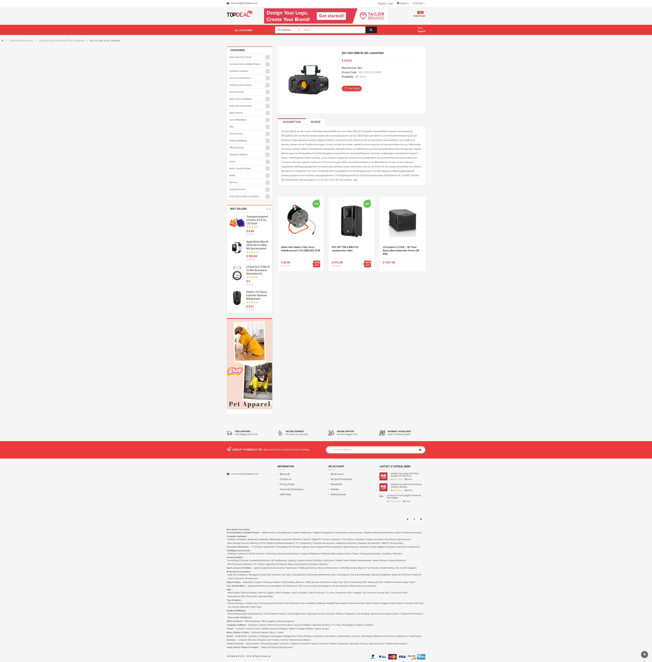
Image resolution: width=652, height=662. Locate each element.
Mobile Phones (269, 532)
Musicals (354, 643)
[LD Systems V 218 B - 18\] (402, 220)
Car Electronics (290, 586)
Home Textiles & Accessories (357, 560)
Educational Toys (281, 603)
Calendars (253, 636)
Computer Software (238, 154)
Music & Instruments (328, 568)
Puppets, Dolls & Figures (392, 603)
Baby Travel (408, 582)
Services (233, 182)
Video (280, 632)
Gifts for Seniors (316, 593)
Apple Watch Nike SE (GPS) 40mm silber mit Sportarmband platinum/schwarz (257, 245)
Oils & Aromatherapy (360, 575)
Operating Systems (321, 625)
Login (390, 3)
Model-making (387, 568)
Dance (314, 643)
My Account (337, 474)
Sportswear (291, 568)
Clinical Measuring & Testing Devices (245, 614)
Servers (306, 539)
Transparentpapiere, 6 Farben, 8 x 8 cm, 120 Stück (257, 220)
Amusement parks (269, 643)
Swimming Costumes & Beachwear (282, 554)
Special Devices (350, 547)
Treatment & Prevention (411, 614)
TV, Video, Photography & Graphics (348, 625)
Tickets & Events (237, 189)
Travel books (415, 636)
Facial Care (265, 575)
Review (315, 122)
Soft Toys (419, 603)
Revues (363, 643)
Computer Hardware (238, 71)
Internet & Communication (280, 625)
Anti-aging (253, 575)
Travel (232, 161)
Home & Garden (236, 92)
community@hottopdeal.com (244, 474)
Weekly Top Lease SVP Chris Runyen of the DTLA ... (405, 474)
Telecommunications (299, 640)
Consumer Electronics (21, 41)
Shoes (355, 554)
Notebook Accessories (368, 543)
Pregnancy (350, 614)
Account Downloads (341, 479)
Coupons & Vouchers (300, 643)
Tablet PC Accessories (391, 543)
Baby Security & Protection (318, 582)
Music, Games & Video (240, 168)
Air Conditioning (278, 560)
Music (273, 632)
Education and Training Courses (273, 640)
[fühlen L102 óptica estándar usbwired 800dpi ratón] (237, 298)
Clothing (231, 554)
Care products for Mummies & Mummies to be (313, 575)
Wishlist (335, 489)
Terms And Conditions (292, 489)
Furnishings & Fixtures (238, 560)
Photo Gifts (252, 596)
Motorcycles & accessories (363, 586)
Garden (261, 564)
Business (252, 625)
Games (262, 625)
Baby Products (236, 113)
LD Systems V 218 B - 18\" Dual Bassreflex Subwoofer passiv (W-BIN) (401, 250)
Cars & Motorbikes (237, 120)
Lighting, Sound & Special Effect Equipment (62, 41)
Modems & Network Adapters (280, 543)
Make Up (396, 575)
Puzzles (409, 603)
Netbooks (263, 539)
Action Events (252, 643)
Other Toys (255, 607)
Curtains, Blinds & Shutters (309, 560)
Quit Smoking (363, 614)
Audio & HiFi (268, 547)
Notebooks (253, 539)
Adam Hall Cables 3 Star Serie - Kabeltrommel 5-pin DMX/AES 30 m (300, 249)
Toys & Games (236, 134)
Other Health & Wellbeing (239, 617)
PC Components (303, 543)
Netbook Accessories (346, 543)
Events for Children (328, 643)
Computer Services (247, 640)
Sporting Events (376, 643)
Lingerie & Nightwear (310, 554)
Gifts (231, 127)
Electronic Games (259, 632)
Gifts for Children (299, 593)
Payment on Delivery (399, 431)
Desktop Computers (237, 539)
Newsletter (336, 484)
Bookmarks (241, 636)
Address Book (338, 494)
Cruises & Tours (252, 629)
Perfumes (406, 575)
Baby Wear (248, 582)
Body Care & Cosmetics (240, 106)
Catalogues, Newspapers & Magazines (277, 636)
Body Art (417, 575)
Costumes (242, 554)
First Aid (330, 614)
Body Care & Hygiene (237, 575)
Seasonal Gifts (265, 596)
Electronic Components (408, 547)
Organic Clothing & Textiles (267, 582)
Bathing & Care (375, 582)
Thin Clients (347, 539)
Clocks (338, 560)
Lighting (291, 560)
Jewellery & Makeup (315, 603)
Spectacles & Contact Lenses (385, 614)
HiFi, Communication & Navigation (315, 586)
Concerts (284, 643)
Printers (326, 539)
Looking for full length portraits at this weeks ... (404, 496)
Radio (398, 532)
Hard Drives (389, 539)
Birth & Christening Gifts (355, 582)
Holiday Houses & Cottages (274, 629)
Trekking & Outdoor (307, 568)
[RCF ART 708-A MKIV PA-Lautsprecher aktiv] (351, 220)
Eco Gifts (330, 593)
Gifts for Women (249, 593)
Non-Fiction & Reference (395, 636)
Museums (343, 643)
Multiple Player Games (337, 603)
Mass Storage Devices (238, 543)
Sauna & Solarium (397, 560)
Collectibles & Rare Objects (352, 568)
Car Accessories (340, 586)
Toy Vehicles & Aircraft (238, 607)
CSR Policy (285, 494)
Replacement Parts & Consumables (264, 586)
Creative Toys (251, 603)
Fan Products (373, 568)
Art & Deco (329, 560)
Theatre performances (395, 643)
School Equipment (285, 621)
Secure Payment (295, 431)
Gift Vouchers (369, 593)
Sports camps (321, 629)
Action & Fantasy (235, 603)
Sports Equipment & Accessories (269, 568)
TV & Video (256, 547)
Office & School (236, 147)
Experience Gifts (343, 593)
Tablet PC (316, 539)
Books (232, 175)
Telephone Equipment (323, 532)
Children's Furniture (393, 582)
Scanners (335, 539)
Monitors (297, 539)
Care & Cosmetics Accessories (242, 578)
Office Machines (252, 621)
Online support (346, 431)
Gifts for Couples (266, 593)
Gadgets (357, 593)
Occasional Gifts (399, 593)
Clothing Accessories (370, 554)
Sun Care (286, 575)
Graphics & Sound (374, 539)
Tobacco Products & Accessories (276, 647)
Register (382, 3)
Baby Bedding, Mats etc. (293, 582)
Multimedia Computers (280, 539)
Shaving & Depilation (381, 575)
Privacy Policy (287, 484)
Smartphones (283, 532)
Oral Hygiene (343, 575)
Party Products (372, 603)
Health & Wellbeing (238, 141)
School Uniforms (256, 554)
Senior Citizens (380, 560)
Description (292, 122)
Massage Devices (315, 614)
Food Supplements (297, 614)
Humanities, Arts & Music (325, 636)
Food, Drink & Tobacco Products (244, 196)
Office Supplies (268, 621)
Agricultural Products (276, 564)
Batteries (364, 547)
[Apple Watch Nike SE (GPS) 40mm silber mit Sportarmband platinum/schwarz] (237, 247)
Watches (397, 554)
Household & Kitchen (259, 560)
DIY (254, 564)
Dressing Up (265, 603)
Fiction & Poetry (304, 636)
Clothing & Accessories (240, 85)
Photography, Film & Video (288, 547)
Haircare (276, 575)
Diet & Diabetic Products (275, 614)
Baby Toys (337, 582)
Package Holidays (305, 629)
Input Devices (403, 539)
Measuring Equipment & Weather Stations (307, 564)
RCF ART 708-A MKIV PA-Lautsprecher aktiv (345, 249)
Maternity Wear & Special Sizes (336, 554)
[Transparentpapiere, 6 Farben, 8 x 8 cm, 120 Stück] (237, 222)
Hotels (292, 629)
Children (339, 614)
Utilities (369, 625)
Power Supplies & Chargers (382, 547)
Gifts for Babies (283, 593)
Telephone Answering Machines (379, 532)
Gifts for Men (234, 593)
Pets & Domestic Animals (239, 564)
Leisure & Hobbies (302, 625)
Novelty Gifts (383, 593)
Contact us (285, 479)
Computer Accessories (323, 543)
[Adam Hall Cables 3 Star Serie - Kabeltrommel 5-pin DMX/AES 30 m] (300, 220)
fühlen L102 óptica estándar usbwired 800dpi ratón (256, 295)
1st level (239, 629)
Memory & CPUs (257, 543)
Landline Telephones (301, 532)
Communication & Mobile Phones (244, 64)
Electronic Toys (297, 603)
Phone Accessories (412, 532)
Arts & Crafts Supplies (406, 568)
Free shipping (242, 431)
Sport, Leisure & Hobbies (240, 99)
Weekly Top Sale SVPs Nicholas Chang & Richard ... (406, 485)
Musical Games (356, 603)
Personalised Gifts (236, 596)
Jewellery (386, 554)
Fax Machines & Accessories (348, 532)
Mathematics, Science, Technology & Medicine (361, 636)
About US (285, 474)
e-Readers (360, 539)
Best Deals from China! (240, 57)
